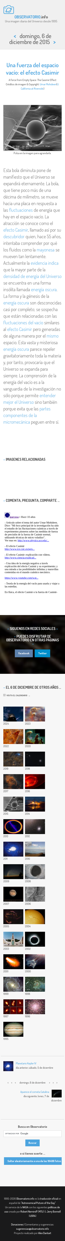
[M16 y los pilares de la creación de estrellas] (35, 736)
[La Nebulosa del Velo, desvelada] (13, 916)
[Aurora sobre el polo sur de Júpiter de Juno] (35, 781)
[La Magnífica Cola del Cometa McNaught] (13, 871)
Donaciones (17, 1224)
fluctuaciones (21, 210)
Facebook (23, 653)
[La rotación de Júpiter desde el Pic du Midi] (13, 849)
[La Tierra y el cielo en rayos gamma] (13, 826)
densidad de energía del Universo (32, 276)
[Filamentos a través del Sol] (35, 916)
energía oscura (44, 289)
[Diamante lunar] (35, 871)
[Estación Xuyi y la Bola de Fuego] (13, 714)
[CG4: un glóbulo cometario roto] (35, 984)
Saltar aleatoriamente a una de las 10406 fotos (34, 1161)
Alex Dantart (44, 1233)
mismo (52, 336)
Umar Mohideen (48, 84)
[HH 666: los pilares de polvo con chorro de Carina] (13, 781)
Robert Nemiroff (29, 1211)
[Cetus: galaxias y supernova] (35, 759)
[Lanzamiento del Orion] (35, 804)
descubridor (13, 236)
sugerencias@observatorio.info (32, 1228)
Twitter (42, 653)
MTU (41, 1211)
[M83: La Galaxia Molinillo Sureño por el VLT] (13, 984)
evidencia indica (44, 263)
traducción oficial (49, 1198)
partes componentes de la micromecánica (26, 415)
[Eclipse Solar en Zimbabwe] (35, 939)
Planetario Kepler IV (26, 1063)
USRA (33, 1215)
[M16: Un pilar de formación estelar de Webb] (13, 736)
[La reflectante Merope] (35, 961)
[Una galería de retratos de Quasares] (13, 1006)
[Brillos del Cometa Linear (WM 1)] (13, 961)
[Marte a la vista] (13, 894)
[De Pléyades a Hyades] (13, 759)
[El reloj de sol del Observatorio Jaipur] (13, 939)
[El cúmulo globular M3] (35, 1006)
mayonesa (45, 250)
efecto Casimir (15, 230)
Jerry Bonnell (54, 1211)
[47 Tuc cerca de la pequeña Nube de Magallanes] (35, 826)
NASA (25, 1207)
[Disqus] (32, 552)
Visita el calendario (16, 695)
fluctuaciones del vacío (23, 322)
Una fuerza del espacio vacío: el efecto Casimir (32, 68)
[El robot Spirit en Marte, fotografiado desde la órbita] (35, 894)
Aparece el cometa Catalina (34, 1091)
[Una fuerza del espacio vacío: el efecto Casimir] (13, 804)
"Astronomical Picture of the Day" (38, 1203)
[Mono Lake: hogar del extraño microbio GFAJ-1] (35, 849)
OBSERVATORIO (27, 16)
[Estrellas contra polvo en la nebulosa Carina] (35, 714)
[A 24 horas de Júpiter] (13, 1029)
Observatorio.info (25, 1198)
